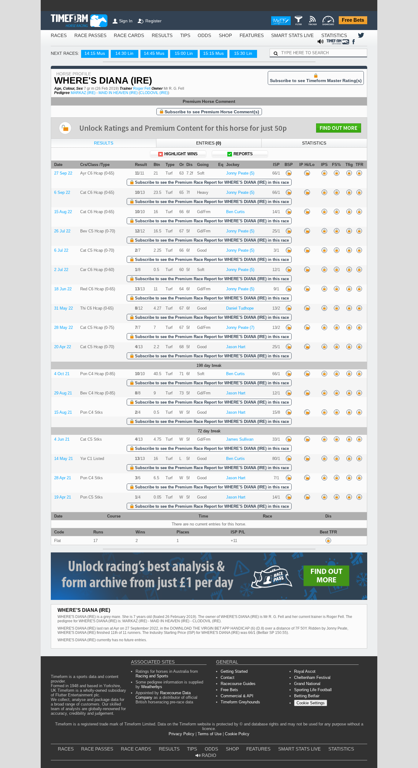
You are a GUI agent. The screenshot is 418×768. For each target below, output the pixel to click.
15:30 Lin (237, 47)
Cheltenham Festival (310, 755)
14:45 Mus (149, 47)
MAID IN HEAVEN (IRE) (108, 113)
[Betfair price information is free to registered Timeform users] (287, 198)
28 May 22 (62, 361)
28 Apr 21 (61, 521)
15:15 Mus (208, 47)
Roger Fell (127, 109)
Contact (227, 755)
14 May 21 (62, 500)
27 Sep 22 (61, 197)
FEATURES (225, 36)
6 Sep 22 (60, 218)
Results (103, 166)
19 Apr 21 (61, 541)
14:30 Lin (119, 47)
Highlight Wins (181, 177)
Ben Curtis (234, 238)
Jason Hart (235, 382)
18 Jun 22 (61, 320)
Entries (208, 166)
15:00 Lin (178, 47)
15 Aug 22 (62, 238)
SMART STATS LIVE (260, 36)
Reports (243, 177)
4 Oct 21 (60, 410)
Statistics (314, 166)
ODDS (183, 36)
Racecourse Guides (236, 762)
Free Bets (354, 20)
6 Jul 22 (60, 279)
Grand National (306, 762)
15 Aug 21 (62, 451)
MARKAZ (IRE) (78, 113)
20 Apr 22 (61, 382)
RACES (57, 36)
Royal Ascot (304, 748)
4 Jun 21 (61, 480)
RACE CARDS (116, 36)
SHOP (201, 36)
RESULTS (145, 36)
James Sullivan (238, 480)
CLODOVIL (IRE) (138, 113)
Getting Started (233, 748)
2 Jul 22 (60, 300)
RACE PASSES (84, 36)
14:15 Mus (89, 47)
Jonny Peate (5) (239, 197)
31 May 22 (62, 341)
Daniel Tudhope (239, 341)
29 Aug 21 (62, 431)
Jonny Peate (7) (239, 361)
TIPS (165, 36)
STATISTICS (297, 36)
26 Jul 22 (61, 259)
